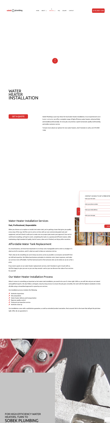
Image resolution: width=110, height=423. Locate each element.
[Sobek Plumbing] (14, 10)
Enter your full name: (79, 198)
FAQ (59, 10)
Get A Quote (18, 116)
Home (37, 10)
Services (51, 10)
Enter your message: (79, 215)
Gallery (64, 10)
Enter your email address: (80, 209)
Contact (71, 10)
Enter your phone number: (80, 204)
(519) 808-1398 (98, 10)
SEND (98, 226)
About (43, 10)
